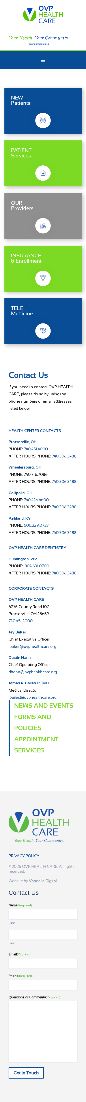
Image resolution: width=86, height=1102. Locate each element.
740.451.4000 (36, 449)
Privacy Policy (24, 855)
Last (12, 943)
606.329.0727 (36, 525)
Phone (21, 976)
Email (20, 954)
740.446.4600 (36, 499)
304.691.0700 (37, 566)
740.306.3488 (64, 456)
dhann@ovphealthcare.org (33, 672)
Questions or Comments (34, 997)
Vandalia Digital (43, 880)
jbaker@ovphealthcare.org (32, 646)
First (12, 923)
